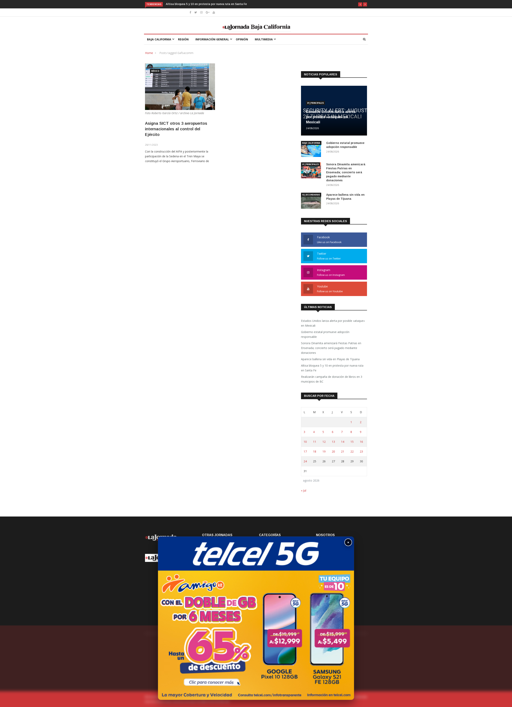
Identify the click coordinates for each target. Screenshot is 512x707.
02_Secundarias (311, 194)
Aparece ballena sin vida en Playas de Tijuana (330, 359)
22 (352, 451)
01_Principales (315, 103)
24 (305, 461)
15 (352, 442)
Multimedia (264, 39)
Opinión (242, 39)
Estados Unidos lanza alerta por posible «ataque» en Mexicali (330, 117)
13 (333, 442)
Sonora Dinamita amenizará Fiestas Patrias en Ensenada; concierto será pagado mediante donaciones (345, 172)
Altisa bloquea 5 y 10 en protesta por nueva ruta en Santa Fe (168, 4)
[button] (360, 4)
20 (333, 451)
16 (361, 442)
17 (305, 451)
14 (342, 442)
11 (314, 442)
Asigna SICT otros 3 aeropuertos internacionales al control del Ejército (176, 129)
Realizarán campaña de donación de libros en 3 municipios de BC (331, 379)
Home (149, 53)
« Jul (303, 490)
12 (324, 442)
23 (361, 451)
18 (314, 451)
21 (342, 451)
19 (324, 451)
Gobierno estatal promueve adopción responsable (325, 334)
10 (305, 442)
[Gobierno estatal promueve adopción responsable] (312, 149)
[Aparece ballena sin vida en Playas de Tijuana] (312, 201)
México (155, 71)
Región (183, 39)
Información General (212, 39)
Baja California (159, 39)
